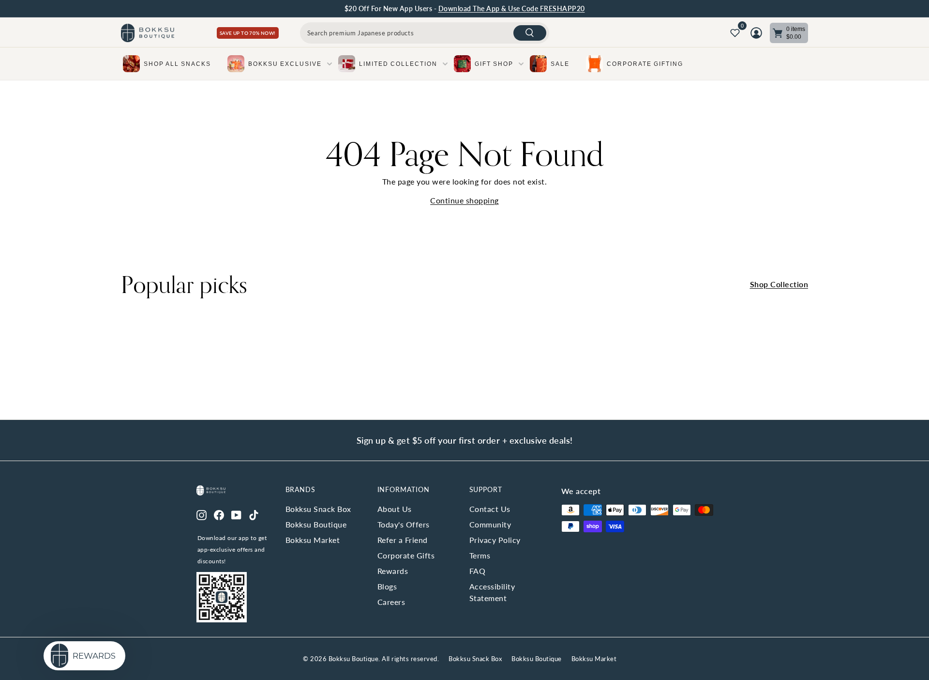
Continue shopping (464, 200)
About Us (394, 508)
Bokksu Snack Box (318, 508)
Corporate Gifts (406, 555)
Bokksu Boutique (316, 524)
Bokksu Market (312, 539)
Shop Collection (779, 284)
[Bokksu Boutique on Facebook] (219, 514)
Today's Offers (403, 524)
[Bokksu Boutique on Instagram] (201, 514)
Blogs (387, 586)
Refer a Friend (402, 539)
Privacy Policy (495, 539)
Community (490, 524)
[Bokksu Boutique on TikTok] (254, 514)
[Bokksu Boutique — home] (147, 33)
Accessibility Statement (492, 592)
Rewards (392, 570)
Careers (391, 601)
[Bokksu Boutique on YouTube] (236, 514)
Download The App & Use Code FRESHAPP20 (511, 8)
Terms (480, 555)
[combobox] (424, 33)
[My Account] (756, 33)
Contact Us (489, 508)
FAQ (477, 570)
